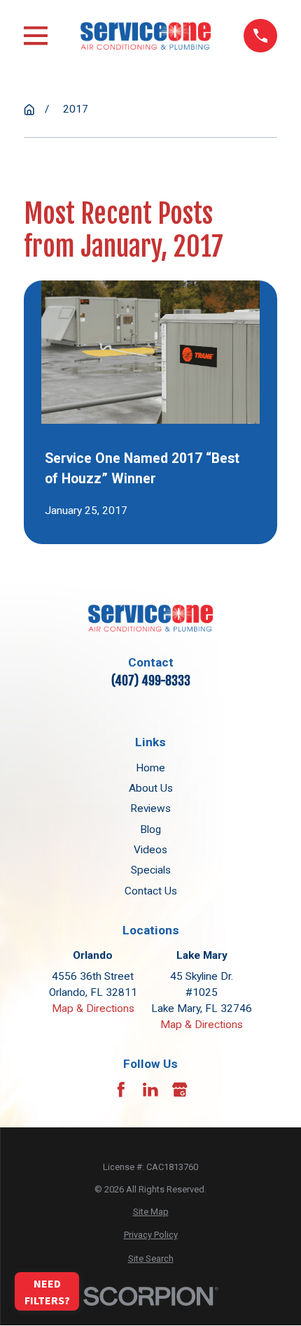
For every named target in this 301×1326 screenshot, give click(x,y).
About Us (151, 788)
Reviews (150, 808)
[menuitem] (151, 1211)
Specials (151, 870)
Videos (150, 849)
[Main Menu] (36, 36)
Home (150, 768)
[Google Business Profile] (180, 1089)
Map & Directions (93, 1008)
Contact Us (151, 891)
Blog (150, 829)
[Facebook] (121, 1089)
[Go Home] (29, 109)
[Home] (145, 35)
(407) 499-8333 (150, 680)
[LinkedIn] (150, 1089)
